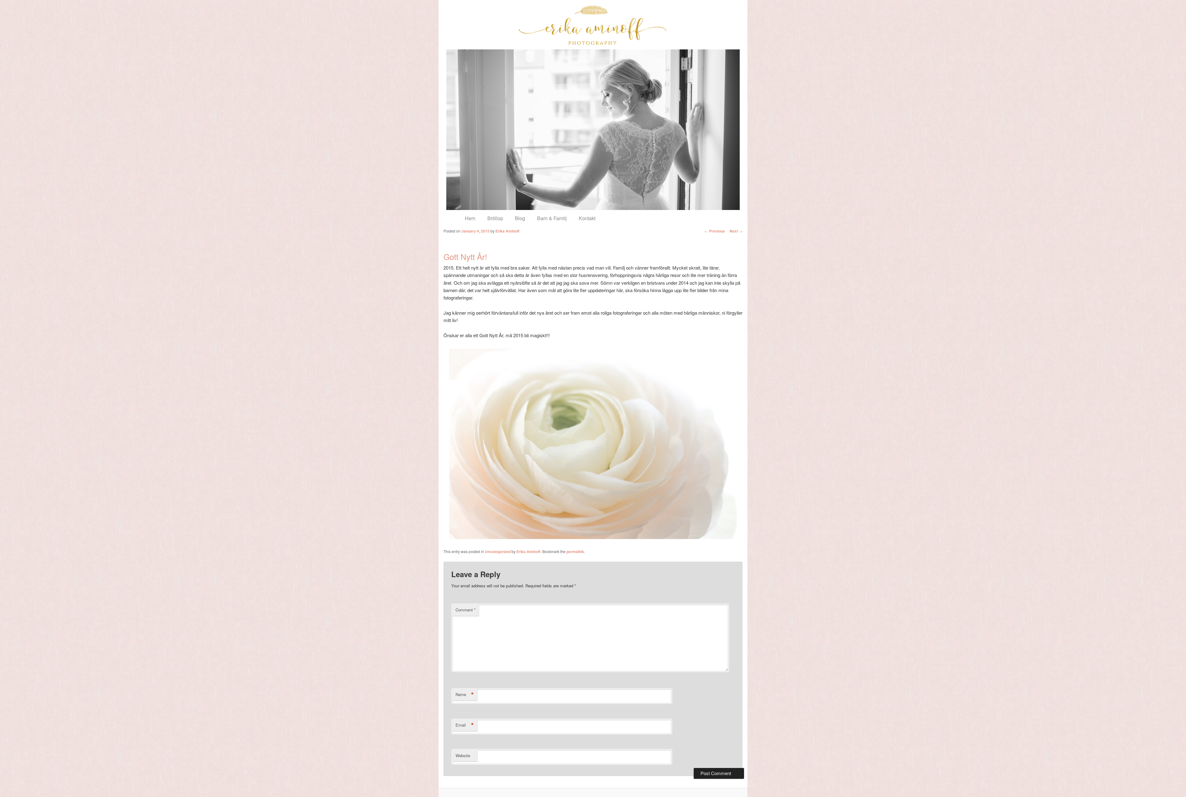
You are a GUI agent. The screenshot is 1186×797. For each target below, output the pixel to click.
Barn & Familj (552, 218)
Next (736, 231)
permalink (575, 551)
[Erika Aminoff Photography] (593, 24)
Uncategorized (498, 551)
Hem (470, 218)
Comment (466, 610)
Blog (520, 218)
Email (465, 725)
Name (465, 694)
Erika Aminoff (507, 231)
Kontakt (587, 218)
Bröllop (495, 218)
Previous (714, 231)
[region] (593, 129)
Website (463, 755)
